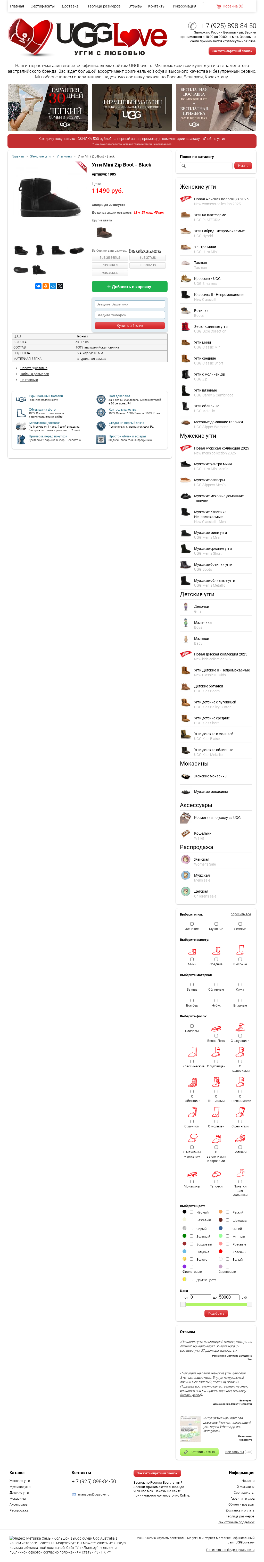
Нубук (216, 1005)
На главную (29, 380)
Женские (192, 929)
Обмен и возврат (241, 1504)
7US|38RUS (110, 265)
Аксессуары (19, 1504)
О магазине (245, 1487)
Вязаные (240, 1005)
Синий (237, 1229)
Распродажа (19, 1510)
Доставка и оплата (240, 1510)
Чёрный (202, 1212)
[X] (60, 286)
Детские (240, 929)
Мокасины (192, 1186)
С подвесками (240, 1068)
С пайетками (192, 1098)
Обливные (216, 989)
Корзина (230, 6)
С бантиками (216, 1098)
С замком (192, 1126)
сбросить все (241, 914)
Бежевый (203, 1220)
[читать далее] (191, 1395)
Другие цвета (206, 1280)
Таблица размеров (103, 6)
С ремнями (240, 1126)
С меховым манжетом (192, 1154)
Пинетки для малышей (240, 1190)
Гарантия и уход (242, 1498)
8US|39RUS (148, 265)
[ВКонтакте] (38, 286)
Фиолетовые (192, 1272)
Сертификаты (43, 6)
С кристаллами (241, 1098)
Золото (201, 1259)
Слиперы (192, 1031)
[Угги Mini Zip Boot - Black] (49, 199)
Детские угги (19, 1492)
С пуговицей (216, 1066)
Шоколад (239, 1221)
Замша (192, 989)
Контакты (156, 6)
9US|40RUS (110, 273)
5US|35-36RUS (110, 258)
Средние (216, 964)
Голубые (202, 1252)
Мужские (216, 929)
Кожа (240, 989)
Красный (239, 1252)
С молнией (216, 1126)
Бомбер (192, 1005)
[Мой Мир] (53, 286)
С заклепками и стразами (216, 1156)
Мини (192, 964)
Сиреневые (227, 1272)
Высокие (240, 964)
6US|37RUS (148, 258)
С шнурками (240, 1041)
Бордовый (204, 1244)
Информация (184, 6)
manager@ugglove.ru (93, 1494)
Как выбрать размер (145, 250)
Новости (248, 1481)
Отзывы (135, 6)
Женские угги (20, 1481)
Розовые (239, 1244)
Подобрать (216, 1313)
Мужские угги (20, 1487)
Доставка (70, 6)
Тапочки (216, 1186)
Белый (238, 1259)
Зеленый (203, 1237)
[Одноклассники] (46, 286)
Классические (193, 1066)
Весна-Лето (216, 1041)
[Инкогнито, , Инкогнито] (190, 1441)
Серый (201, 1229)
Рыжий (238, 1212)
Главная (17, 6)
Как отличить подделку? (236, 1522)
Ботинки (240, 1152)
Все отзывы (234, 1452)
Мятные (239, 1237)
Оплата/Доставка (33, 368)
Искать (243, 166)
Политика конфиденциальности (230, 1550)
